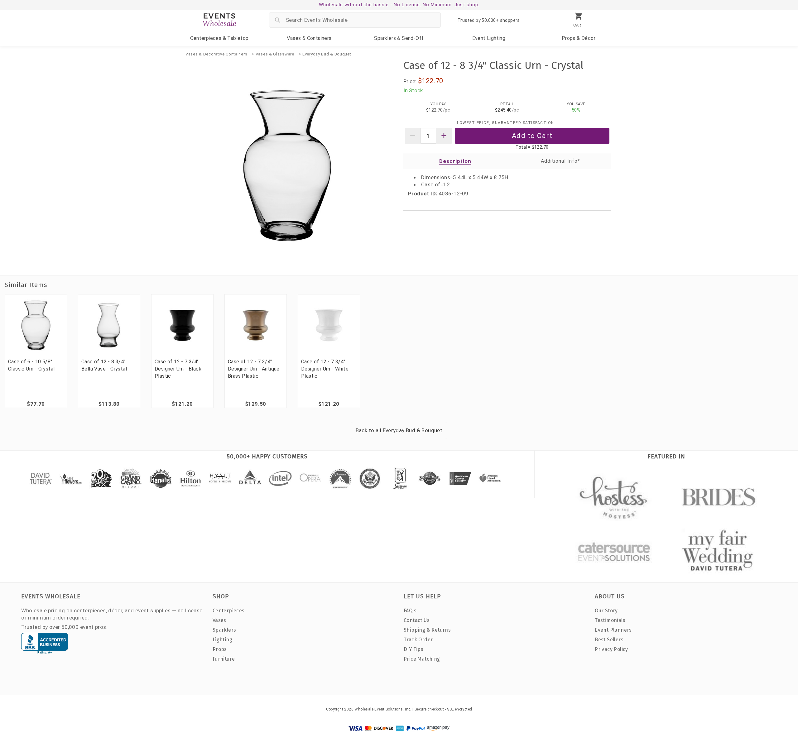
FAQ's (410, 611)
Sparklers (399, 38)
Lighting (489, 38)
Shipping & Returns (427, 630)
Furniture (224, 659)
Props (578, 38)
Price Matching (422, 659)
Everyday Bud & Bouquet (326, 54)
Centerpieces (219, 38)
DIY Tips (413, 649)
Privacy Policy (611, 649)
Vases (309, 38)
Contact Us (417, 620)
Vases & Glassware (275, 54)
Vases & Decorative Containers (216, 54)
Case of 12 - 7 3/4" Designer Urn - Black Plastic (178, 369)
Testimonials (610, 620)
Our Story (606, 611)
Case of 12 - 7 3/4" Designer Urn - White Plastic (325, 369)
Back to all (399, 430)
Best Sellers (609, 640)
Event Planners (613, 630)
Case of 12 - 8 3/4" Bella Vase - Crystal (104, 365)
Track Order (418, 640)
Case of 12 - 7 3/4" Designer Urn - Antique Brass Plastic (254, 369)
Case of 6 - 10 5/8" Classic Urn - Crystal (31, 365)
